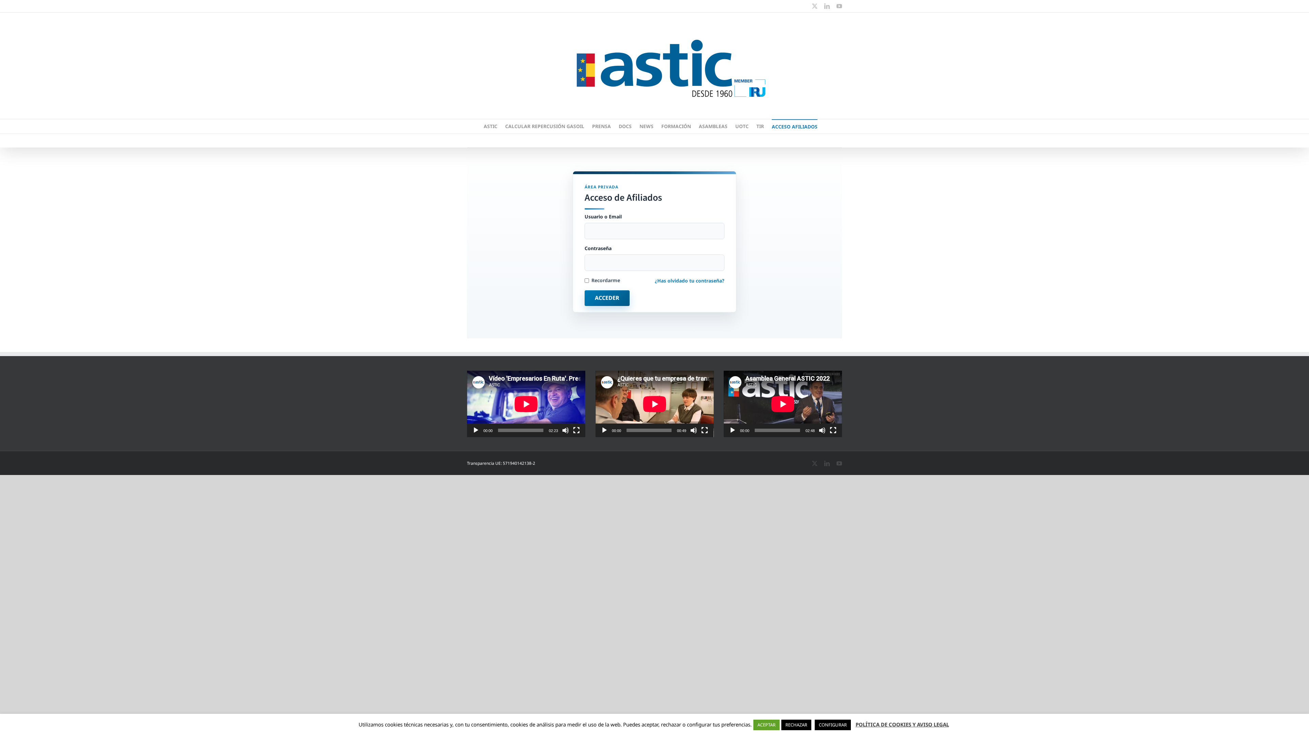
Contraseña (598, 248)
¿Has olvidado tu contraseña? (689, 280)
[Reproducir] (475, 430)
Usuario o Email (603, 217)
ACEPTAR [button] (766, 725)
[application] (526, 404)
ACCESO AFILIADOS (794, 126)
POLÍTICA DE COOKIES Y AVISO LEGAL (902, 724)
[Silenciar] (565, 430)
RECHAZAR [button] (796, 725)
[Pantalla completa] (576, 430)
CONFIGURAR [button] (833, 725)
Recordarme (605, 280)
